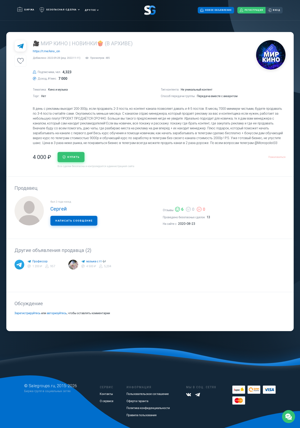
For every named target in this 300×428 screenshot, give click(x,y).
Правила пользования (142, 415)
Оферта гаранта (137, 401)
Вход (276, 10)
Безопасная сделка (61, 9)
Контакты (106, 394)
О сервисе (106, 401)
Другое (90, 10)
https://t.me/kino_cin (46, 51)
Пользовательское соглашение (148, 394)
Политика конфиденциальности (148, 408)
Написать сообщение (73, 220)
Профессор (40, 261)
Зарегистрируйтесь (27, 313)
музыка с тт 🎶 (96, 261)
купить (73, 157)
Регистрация (254, 10)
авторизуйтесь (57, 313)
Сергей (58, 209)
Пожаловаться (277, 157)
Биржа (29, 9)
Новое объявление (218, 10)
